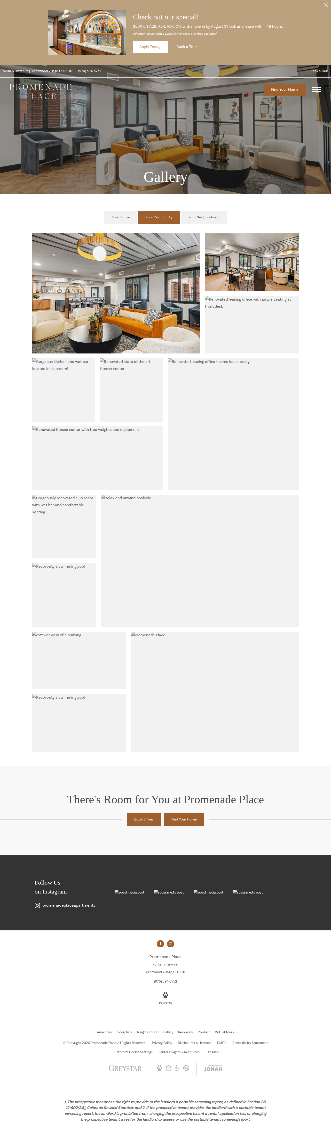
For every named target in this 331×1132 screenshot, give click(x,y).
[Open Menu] (316, 89)
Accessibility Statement (250, 1043)
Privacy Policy (162, 1043)
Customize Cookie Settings (132, 1052)
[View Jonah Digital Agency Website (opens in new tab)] (213, 1069)
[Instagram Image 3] (208, 893)
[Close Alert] (326, 6)
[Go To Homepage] (40, 91)
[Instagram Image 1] (129, 893)
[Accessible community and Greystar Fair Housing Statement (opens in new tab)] (177, 1070)
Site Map (212, 1052)
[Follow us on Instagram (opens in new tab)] (170, 943)
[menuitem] (104, 1032)
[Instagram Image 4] (248, 893)
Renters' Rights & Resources (179, 1052)
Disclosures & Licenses (194, 1043)
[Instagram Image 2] (169, 893)
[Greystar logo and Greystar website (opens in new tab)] (125, 1070)
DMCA (222, 1043)
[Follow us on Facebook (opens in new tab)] (160, 943)
